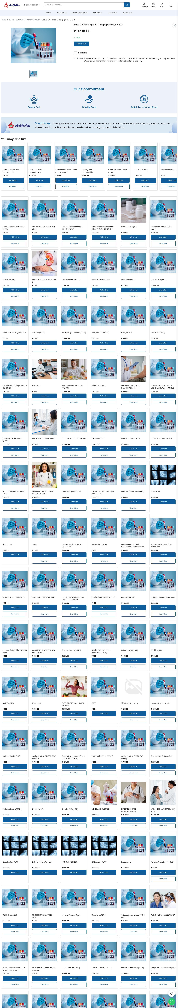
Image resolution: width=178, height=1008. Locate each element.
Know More (13, 186)
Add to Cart (81, 44)
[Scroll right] (175, 168)
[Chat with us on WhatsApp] (171, 1001)
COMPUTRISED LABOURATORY (28, 20)
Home (3, 20)
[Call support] (171, 993)
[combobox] (84, 5)
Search (127, 4)
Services (10, 20)
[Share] (174, 25)
